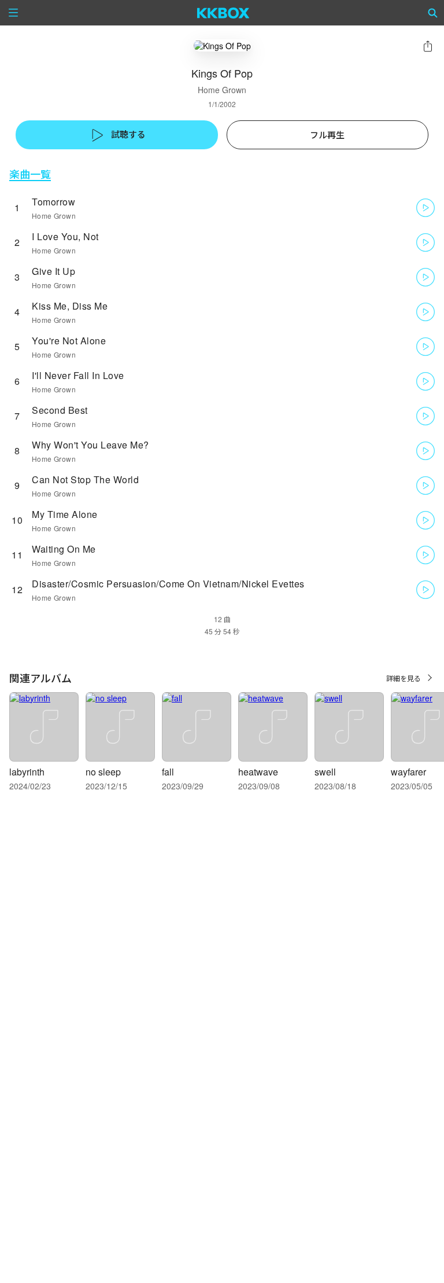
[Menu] (13, 13)
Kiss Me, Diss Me (70, 306)
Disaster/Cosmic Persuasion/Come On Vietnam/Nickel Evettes (168, 583)
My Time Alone (65, 514)
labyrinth (27, 771)
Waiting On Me (64, 549)
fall (168, 771)
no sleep (103, 771)
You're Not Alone (69, 340)
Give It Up (53, 271)
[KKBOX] (223, 12)
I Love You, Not (65, 236)
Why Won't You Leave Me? (90, 444)
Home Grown (222, 89)
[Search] (433, 13)
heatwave (258, 771)
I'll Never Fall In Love (78, 375)
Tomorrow (53, 201)
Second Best (60, 410)
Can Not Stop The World (85, 479)
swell (325, 771)
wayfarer (408, 771)
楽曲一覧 (30, 174)
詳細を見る (403, 678)
